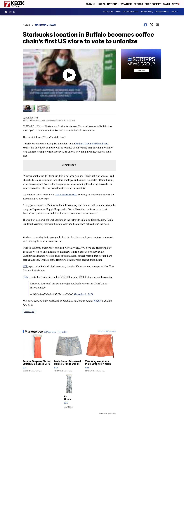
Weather (126, 4)
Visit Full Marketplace (107, 331)
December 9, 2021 (83, 294)
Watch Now (170, 4)
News (118, 11)
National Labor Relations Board (91, 143)
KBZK (14, 12)
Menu (89, 4)
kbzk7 (7, 12)
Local (101, 4)
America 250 (108, 11)
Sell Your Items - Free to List (55, 332)
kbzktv (10, 12)
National (113, 4)
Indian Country (147, 11)
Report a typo (29, 312)
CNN (25, 277)
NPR (25, 266)
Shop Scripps (153, 4)
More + (175, 11)
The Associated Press (66, 194)
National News (45, 25)
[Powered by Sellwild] (112, 414)
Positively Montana (130, 11)
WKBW (97, 300)
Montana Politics (162, 11)
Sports (138, 4)
